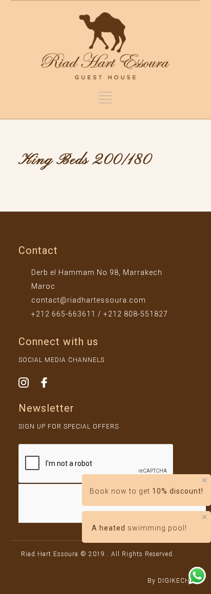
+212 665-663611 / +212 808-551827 (99, 314)
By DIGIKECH (168, 580)
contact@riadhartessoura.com (88, 300)
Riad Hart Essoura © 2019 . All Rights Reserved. (98, 554)
